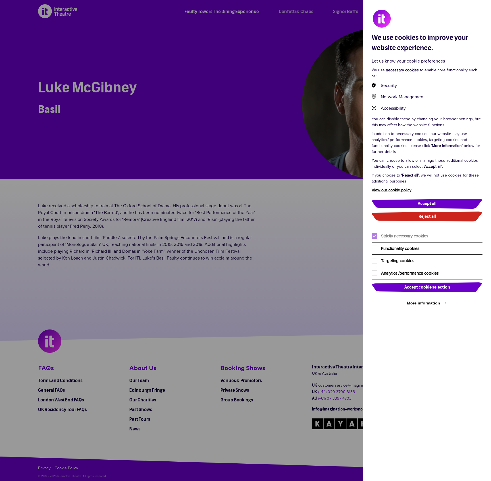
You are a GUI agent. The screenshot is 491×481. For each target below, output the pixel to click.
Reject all (427, 216)
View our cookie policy (391, 190)
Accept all (427, 204)
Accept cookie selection (427, 287)
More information (423, 303)
